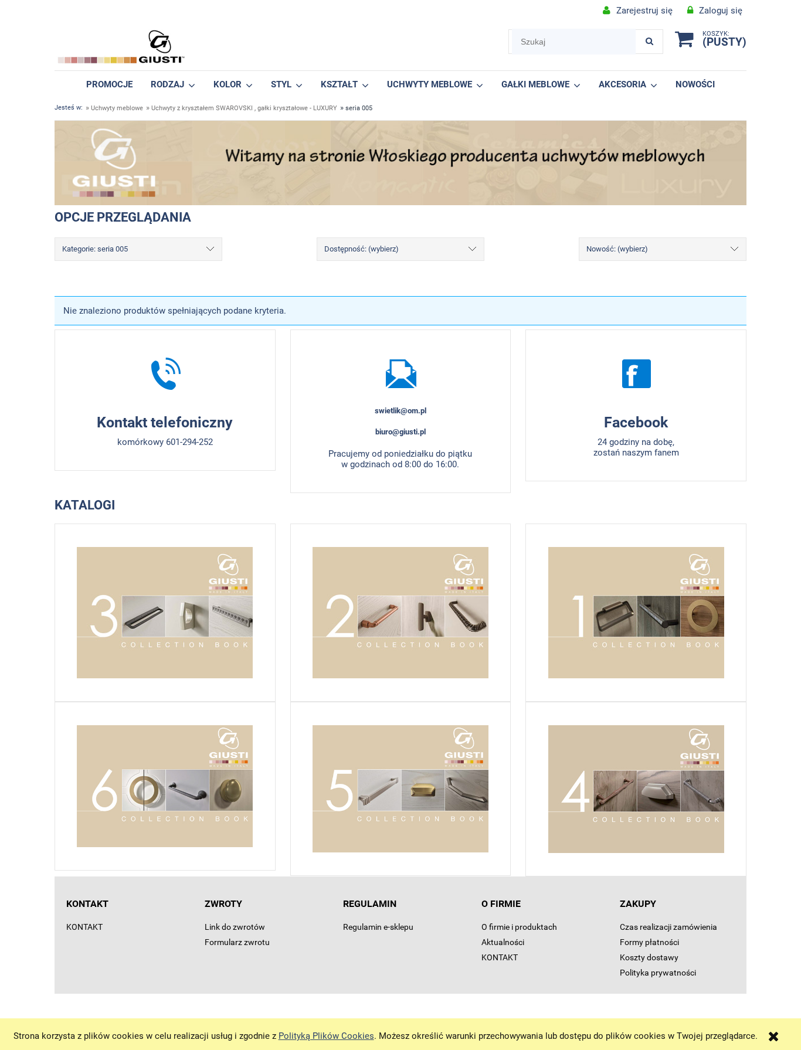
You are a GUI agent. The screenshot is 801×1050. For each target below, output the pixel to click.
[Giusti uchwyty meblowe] (635, 373)
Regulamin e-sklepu (378, 927)
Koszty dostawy (649, 957)
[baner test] (400, 162)
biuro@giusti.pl (400, 431)
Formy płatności (649, 942)
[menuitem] (110, 84)
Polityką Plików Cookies (326, 1036)
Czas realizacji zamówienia (668, 927)
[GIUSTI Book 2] (400, 612)
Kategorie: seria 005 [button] (95, 248)
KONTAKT (84, 927)
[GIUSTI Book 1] (635, 612)
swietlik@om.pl (400, 410)
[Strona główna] (121, 46)
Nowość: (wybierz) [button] (617, 248)
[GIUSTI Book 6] (165, 786)
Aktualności (502, 942)
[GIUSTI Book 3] (165, 612)
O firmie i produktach (519, 927)
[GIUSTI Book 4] (635, 789)
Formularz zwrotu (237, 942)
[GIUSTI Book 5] (400, 788)
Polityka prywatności (658, 972)
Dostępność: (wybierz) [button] (361, 248)
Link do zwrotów (235, 927)
